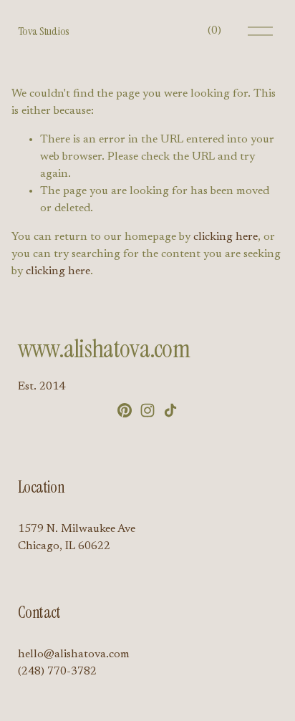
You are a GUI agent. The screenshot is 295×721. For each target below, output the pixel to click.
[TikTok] (170, 410)
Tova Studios (43, 31)
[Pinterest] (124, 410)
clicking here (225, 237)
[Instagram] (147, 410)
